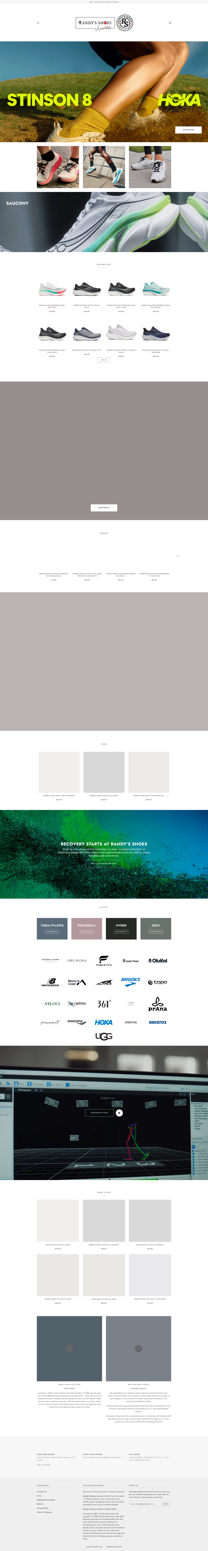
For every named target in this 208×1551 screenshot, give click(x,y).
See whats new (188, 130)
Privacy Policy (42, 1508)
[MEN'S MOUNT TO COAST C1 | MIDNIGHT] (150, 1221)
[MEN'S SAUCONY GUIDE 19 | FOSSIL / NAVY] (86, 332)
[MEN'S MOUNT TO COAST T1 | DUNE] (58, 1221)
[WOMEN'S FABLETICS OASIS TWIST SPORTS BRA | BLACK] (121, 556)
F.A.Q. (39, 1496)
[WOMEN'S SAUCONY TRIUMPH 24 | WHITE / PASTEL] (121, 332)
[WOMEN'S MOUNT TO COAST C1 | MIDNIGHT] (104, 1221)
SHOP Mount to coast (99, 1113)
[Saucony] (104, 222)
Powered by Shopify (114, 1547)
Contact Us (42, 1491)
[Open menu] (40, 22)
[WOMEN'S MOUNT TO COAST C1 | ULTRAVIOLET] (150, 1275)
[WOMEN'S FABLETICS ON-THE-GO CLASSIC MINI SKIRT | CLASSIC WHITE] (87, 556)
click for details (43, 1465)
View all (104, 360)
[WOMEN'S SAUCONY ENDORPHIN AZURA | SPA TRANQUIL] (155, 287)
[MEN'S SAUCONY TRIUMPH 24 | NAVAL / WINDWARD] (155, 332)
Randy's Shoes (93, 1547)
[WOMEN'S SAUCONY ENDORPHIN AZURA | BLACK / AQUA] (121, 287)
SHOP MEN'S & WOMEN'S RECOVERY (104, 863)
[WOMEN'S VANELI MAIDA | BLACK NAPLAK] (104, 772)
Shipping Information (46, 1500)
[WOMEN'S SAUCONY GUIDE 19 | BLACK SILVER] (86, 287)
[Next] (177, 556)
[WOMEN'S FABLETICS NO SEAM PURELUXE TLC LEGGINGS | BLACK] (54, 556)
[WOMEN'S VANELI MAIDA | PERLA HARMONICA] (59, 772)
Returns (40, 1504)
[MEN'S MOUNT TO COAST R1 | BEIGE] (104, 1275)
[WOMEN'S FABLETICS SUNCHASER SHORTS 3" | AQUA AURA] (154, 556)
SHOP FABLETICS (104, 508)
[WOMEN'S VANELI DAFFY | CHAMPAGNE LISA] (148, 772)
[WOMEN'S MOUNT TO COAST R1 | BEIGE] (58, 1275)
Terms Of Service (44, 1512)
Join (165, 1504)
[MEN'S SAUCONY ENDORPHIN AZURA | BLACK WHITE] (52, 332)
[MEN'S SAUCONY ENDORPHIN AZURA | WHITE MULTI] (52, 287)
